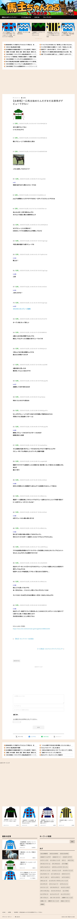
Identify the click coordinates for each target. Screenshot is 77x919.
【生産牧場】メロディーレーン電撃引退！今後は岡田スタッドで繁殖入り (53, 34)
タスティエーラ (66, 874)
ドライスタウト (66, 877)
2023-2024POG (64, 853)
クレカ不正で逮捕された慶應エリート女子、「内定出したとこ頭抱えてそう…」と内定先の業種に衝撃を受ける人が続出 (57, 47)
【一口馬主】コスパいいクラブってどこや (50, 649)
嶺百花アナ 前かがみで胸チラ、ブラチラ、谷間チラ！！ (55, 49)
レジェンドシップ (55, 894)
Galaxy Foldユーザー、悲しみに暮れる (50, 747)
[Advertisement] (38, 81)
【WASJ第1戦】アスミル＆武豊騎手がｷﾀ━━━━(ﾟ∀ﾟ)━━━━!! (21, 66)
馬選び (42, 904)
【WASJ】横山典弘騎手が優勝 (13, 47)
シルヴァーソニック (68, 870)
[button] (4, 29)
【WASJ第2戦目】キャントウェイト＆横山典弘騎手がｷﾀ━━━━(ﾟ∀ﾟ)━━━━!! (21, 64)
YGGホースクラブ (68, 857)
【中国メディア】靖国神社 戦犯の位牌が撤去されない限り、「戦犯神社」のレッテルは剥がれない (57, 51)
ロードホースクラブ (55, 897)
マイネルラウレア (55, 887)
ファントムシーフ (54, 884)
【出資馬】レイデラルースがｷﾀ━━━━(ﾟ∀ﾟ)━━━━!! (23, 34)
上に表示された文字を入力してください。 (25, 719)
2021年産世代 (44, 853)
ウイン (64, 860)
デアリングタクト (56, 877)
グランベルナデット (45, 867)
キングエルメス (56, 863)
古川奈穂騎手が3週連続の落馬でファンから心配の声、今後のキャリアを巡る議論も (21, 49)
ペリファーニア (44, 887)
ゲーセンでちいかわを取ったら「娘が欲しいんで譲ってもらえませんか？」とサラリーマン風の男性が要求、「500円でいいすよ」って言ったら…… (57, 44)
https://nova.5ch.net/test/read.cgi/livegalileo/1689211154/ (31, 629)
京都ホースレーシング (67, 897)
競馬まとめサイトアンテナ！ (9, 17)
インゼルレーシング (55, 860)
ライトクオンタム (45, 890)
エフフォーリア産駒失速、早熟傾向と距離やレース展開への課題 (21, 56)
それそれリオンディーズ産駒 (22, 309)
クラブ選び (65, 863)
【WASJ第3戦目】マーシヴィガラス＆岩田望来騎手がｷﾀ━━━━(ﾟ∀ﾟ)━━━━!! (21, 59)
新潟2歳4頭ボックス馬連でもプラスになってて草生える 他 (20, 44)
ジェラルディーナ (45, 874)
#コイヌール (16, 660)
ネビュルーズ (44, 880)
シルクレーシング (57, 870)
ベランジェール (64, 884)
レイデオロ (66, 890)
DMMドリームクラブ (46, 857)
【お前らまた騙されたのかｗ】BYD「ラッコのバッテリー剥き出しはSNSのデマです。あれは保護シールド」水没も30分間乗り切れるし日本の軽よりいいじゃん (57, 750)
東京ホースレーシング (54, 901)
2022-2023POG (54, 853)
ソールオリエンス (56, 874)
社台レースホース (65, 901)
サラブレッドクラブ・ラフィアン (60, 867)
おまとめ (37, 17)
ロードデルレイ (44, 897)
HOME (3, 912)
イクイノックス (44, 860)
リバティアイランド (56, 890)
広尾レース (43, 901)
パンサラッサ (44, 884)
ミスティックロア (66, 887)
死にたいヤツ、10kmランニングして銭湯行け (52, 755)
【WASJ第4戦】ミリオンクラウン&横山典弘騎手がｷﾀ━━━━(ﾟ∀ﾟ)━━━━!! (21, 54)
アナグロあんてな (26, 17)
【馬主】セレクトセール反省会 (24, 639)
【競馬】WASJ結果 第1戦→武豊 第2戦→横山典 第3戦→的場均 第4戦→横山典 (21, 51)
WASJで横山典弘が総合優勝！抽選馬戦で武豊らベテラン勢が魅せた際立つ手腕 (21, 61)
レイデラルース (44, 894)
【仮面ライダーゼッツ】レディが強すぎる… (51, 752)
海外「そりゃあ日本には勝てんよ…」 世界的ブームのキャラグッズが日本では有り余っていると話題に (57, 54)
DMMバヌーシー (57, 857)
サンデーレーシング (45, 870)
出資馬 (24, 97)
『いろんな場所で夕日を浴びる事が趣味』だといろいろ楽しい (56, 745)
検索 (72, 841)
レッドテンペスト (66, 894)
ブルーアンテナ (47, 17)
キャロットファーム (45, 863)
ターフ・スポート (45, 877)
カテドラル (71, 860)
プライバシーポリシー (7, 916)
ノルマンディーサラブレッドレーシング (59, 880)
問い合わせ (17, 916)
